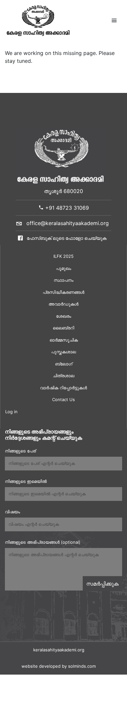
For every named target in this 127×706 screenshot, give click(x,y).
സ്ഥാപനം (63, 280)
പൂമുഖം (63, 268)
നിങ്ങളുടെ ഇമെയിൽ (26, 481)
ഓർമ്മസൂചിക (63, 340)
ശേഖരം (63, 316)
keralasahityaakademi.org (58, 649)
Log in (11, 411)
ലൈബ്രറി (63, 327)
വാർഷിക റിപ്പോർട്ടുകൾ (63, 387)
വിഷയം (12, 511)
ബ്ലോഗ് (63, 363)
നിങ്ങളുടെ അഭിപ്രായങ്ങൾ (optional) (42, 542)
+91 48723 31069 (66, 207)
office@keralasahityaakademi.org (67, 223)
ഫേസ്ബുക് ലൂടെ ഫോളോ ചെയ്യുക (65, 238)
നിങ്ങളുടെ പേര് (20, 450)
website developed (41, 666)
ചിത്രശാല (63, 375)
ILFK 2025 (63, 256)
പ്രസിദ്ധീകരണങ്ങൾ (63, 292)
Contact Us (63, 399)
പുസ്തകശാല (63, 351)
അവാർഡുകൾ (63, 304)
